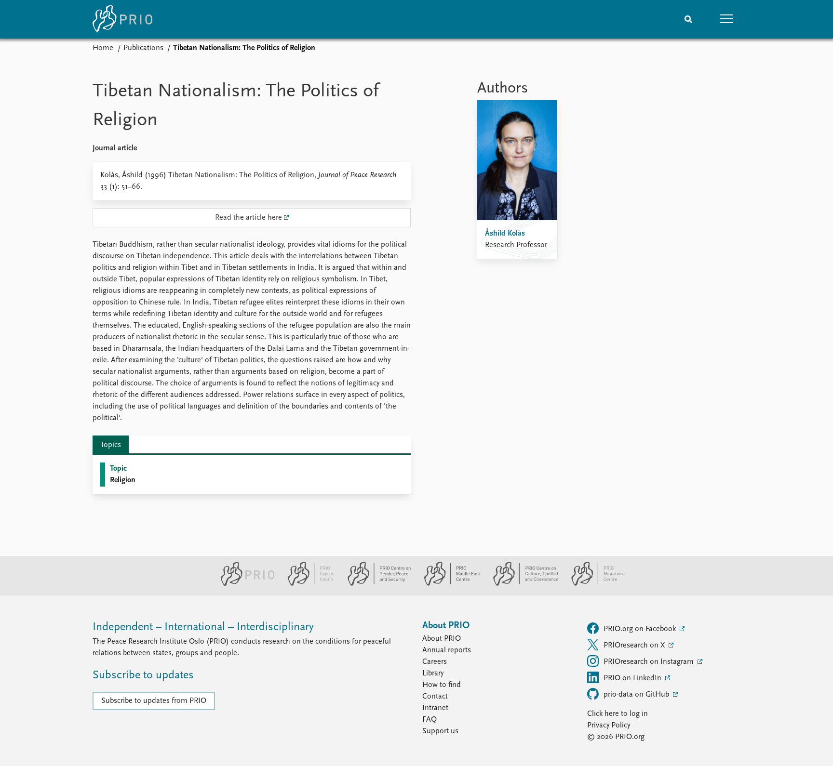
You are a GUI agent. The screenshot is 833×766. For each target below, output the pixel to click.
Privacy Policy (608, 725)
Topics (110, 445)
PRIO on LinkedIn (633, 678)
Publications (143, 48)
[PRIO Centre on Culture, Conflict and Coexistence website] (522, 584)
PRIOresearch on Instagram (650, 662)
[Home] (122, 19)
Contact (435, 696)
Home (103, 48)
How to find (441, 685)
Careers (434, 662)
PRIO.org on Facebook (641, 629)
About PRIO (441, 639)
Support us (440, 731)
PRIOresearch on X (635, 645)
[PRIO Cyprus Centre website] (307, 584)
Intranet (435, 708)
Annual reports (446, 650)
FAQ (429, 720)
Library (432, 673)
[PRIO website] (243, 584)
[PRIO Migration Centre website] (592, 584)
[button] (727, 19)
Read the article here (248, 218)
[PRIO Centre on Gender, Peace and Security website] (375, 584)
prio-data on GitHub (637, 695)
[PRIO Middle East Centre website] (448, 584)
